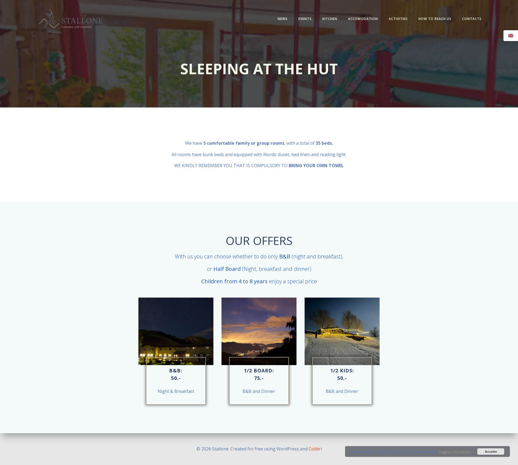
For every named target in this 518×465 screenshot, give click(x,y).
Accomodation (363, 18)
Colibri (315, 449)
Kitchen (329, 18)
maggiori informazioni (455, 452)
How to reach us (434, 18)
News (283, 18)
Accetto (491, 451)
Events (305, 18)
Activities (398, 18)
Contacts (472, 18)
